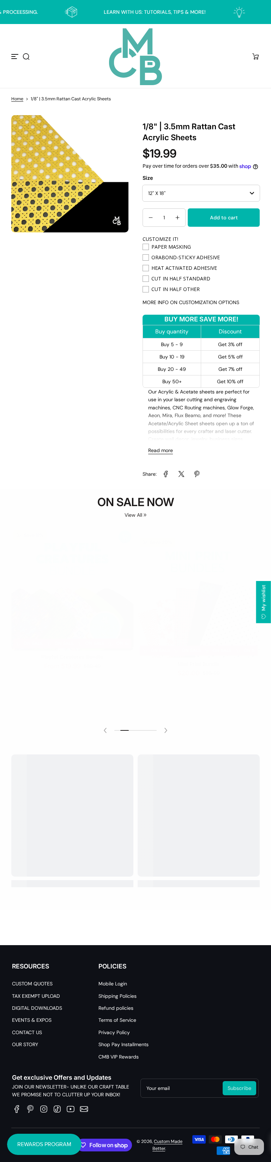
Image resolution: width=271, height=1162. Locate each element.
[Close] (232, 513)
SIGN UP (135, 606)
